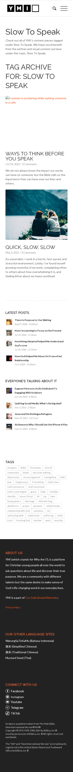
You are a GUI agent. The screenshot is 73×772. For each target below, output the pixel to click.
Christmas (35, 467)
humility (54, 491)
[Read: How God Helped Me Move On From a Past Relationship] (9, 358)
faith (62, 477)
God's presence (15, 486)
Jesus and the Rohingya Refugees (33, 413)
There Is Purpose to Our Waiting (33, 320)
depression (13, 477)
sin (48, 510)
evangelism (50, 477)
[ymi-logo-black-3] (30, 8)
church (48, 467)
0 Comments (29, 164)
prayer (26, 506)
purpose (37, 506)
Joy (45, 496)
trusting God (23, 520)
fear (9, 482)
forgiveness (22, 482)
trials (60, 515)
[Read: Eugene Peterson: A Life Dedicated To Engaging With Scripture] (9, 390)
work (47, 520)
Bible (23, 467)
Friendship (38, 482)
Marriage (30, 501)
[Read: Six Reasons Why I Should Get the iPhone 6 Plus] (9, 426)
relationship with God (18, 510)
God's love (53, 482)
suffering (48, 515)
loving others (14, 501)
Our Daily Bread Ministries (41, 597)
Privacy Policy (12, 607)
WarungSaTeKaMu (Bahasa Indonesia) (29, 640)
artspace (12, 467)
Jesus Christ (26, 496)
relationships (53, 506)
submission (34, 515)
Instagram (17, 697)
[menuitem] (52, 8)
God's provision (36, 486)
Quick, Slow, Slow (30, 247)
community (13, 472)
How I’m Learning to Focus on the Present (38, 330)
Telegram (17, 707)
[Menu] (62, 8)
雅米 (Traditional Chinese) (21, 652)
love (52, 496)
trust (10, 520)
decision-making (41, 472)
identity (11, 496)
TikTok (15, 713)
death (26, 472)
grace (34, 491)
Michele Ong (45, 501)
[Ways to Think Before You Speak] (36, 121)
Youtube (16, 702)
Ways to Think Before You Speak (34, 156)
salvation (38, 510)
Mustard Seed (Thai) (18, 658)
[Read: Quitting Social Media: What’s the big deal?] (9, 405)
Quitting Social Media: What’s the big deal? (38, 403)
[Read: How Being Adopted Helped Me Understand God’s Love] (9, 343)
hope (43, 491)
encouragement (31, 477)
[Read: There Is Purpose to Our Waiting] (9, 322)
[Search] (52, 8)
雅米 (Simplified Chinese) (21, 646)
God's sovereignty (17, 491)
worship (58, 520)
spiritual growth (15, 515)
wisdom (38, 520)
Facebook (17, 691)
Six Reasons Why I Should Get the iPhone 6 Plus (41, 424)
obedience (13, 506)
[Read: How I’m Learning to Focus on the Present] (9, 332)
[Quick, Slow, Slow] (36, 215)
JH (38, 496)
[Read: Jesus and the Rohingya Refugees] (9, 416)
